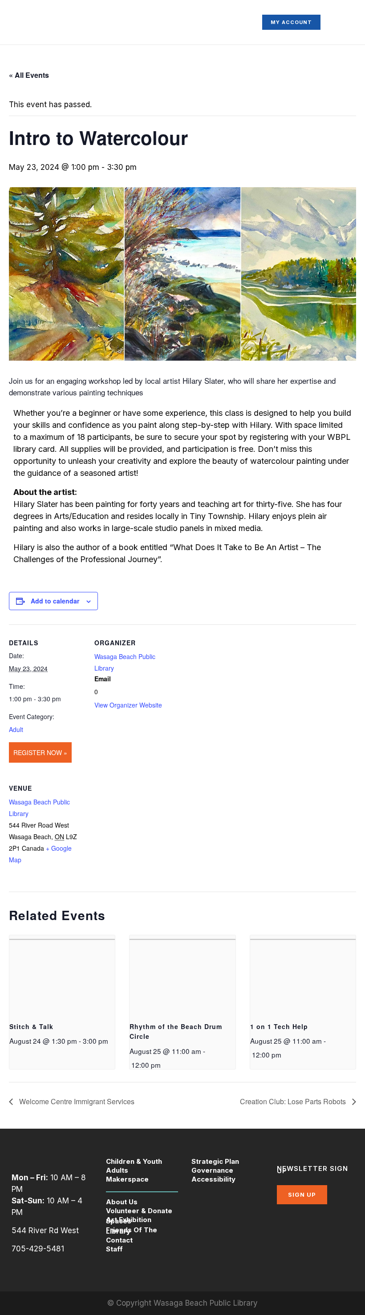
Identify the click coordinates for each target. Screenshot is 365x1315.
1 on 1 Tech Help (279, 1026)
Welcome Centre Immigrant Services (75, 1101)
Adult (16, 729)
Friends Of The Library (131, 1230)
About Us (122, 1201)
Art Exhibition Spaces (128, 1220)
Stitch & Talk (31, 1026)
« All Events (29, 75)
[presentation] (62, 974)
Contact (119, 1240)
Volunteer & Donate (139, 1210)
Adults (117, 1170)
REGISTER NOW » (40, 752)
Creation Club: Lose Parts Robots (294, 1101)
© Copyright (130, 1303)
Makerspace (127, 1179)
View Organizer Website (128, 704)
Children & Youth (134, 1161)
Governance (212, 1170)
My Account (291, 22)
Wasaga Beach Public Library (206, 1303)
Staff (114, 1249)
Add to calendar (55, 600)
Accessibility (213, 1179)
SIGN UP (302, 1194)
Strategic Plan (215, 1161)
